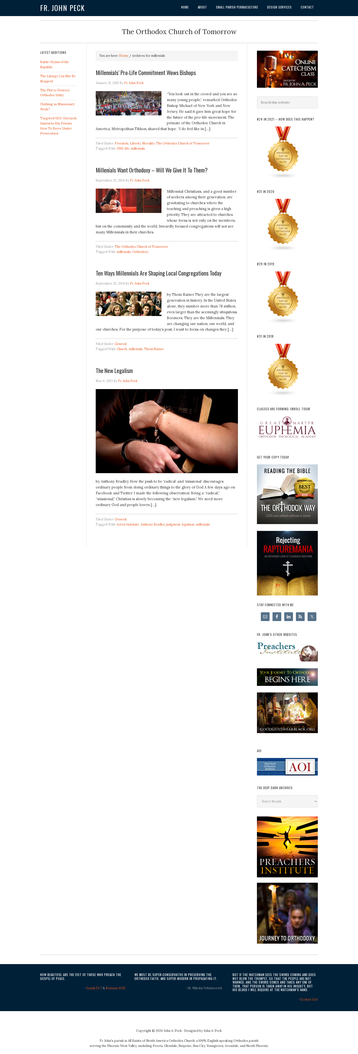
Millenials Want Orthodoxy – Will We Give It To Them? (152, 169)
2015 (120, 148)
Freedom (121, 143)
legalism (188, 524)
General (120, 344)
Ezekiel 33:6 (309, 999)
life (127, 148)
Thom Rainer (154, 349)
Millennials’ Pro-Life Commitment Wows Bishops (146, 72)
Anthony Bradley (153, 524)
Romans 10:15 (115, 988)
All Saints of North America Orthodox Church (161, 1041)
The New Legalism (114, 370)
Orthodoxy (140, 252)
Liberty (135, 143)
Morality (148, 143)
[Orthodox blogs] (283, 178)
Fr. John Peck (62, 7)
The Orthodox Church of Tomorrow (182, 143)
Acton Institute (128, 524)
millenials (138, 148)
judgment (173, 524)
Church (122, 349)
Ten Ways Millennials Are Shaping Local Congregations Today (158, 272)
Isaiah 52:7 (94, 988)
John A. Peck (213, 1031)
